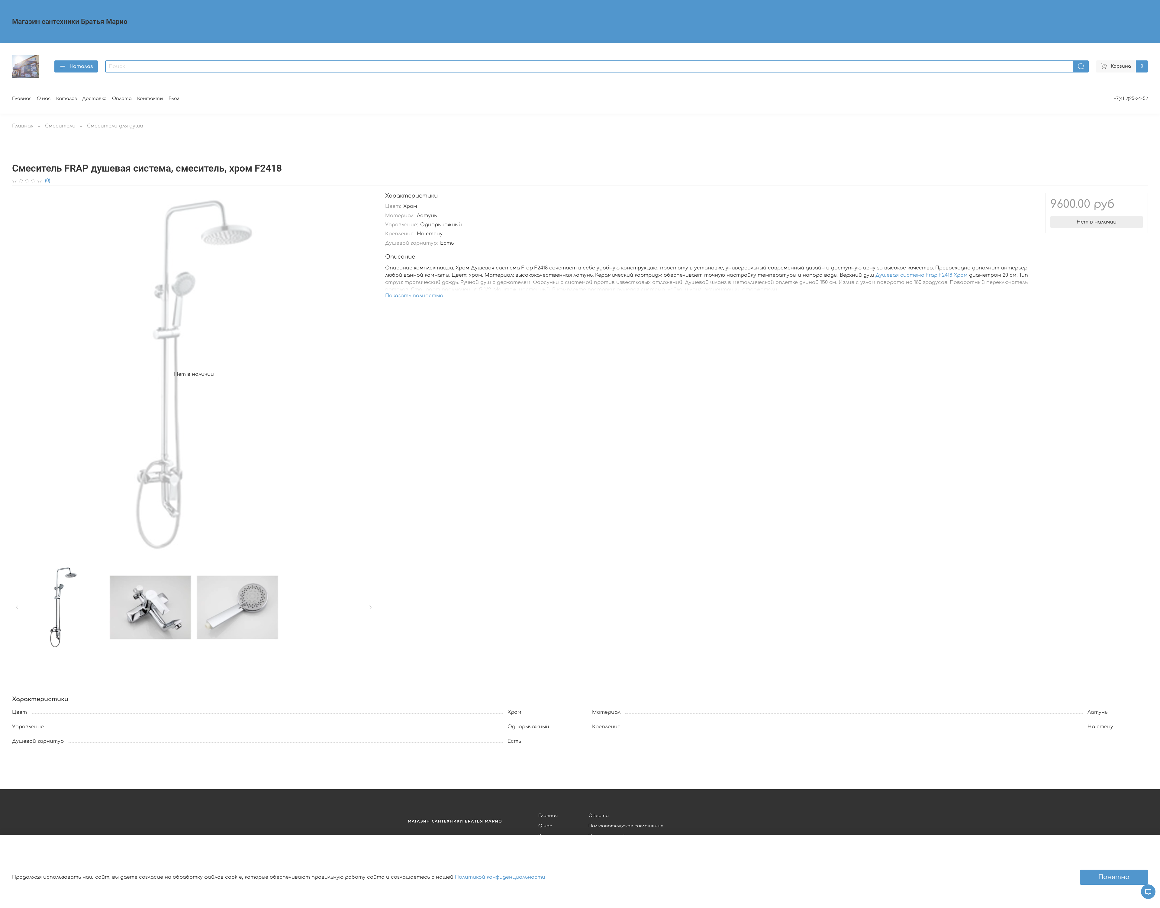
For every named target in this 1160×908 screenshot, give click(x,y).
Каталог (81, 66)
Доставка (94, 98)
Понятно (1113, 877)
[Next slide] (366, 374)
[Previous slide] (21, 374)
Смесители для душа (115, 126)
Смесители (60, 126)
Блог (174, 98)
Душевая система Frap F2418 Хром (921, 275)
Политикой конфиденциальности (500, 877)
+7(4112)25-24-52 (1131, 98)
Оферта (598, 815)
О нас (44, 98)
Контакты (150, 98)
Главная (21, 98)
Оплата (122, 98)
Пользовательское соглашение (625, 825)
